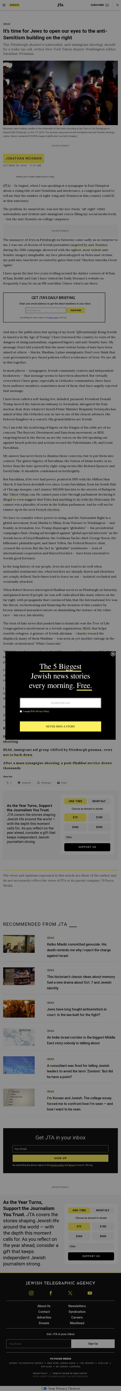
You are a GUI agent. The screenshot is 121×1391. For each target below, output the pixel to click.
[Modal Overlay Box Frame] (60, 695)
